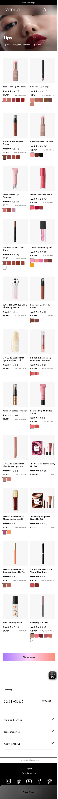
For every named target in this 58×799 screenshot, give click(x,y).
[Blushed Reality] (9, 157)
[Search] (44, 10)
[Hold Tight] (4, 263)
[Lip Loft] (4, 585)
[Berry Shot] (41, 260)
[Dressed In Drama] (22, 263)
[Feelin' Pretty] (9, 100)
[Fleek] (50, 100)
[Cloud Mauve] (13, 157)
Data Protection (28, 773)
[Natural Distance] (9, 210)
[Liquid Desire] (32, 207)
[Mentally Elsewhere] (13, 210)
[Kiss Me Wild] (18, 100)
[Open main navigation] (52, 10)
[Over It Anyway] (13, 263)
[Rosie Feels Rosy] (50, 636)
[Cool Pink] (32, 155)
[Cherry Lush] (46, 260)
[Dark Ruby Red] (41, 155)
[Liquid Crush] (37, 207)
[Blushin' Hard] (22, 100)
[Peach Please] (37, 260)
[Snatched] (37, 100)
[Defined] (41, 100)
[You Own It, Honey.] (37, 585)
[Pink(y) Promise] (37, 373)
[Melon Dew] (32, 260)
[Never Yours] (9, 263)
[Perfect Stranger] (32, 636)
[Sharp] (32, 100)
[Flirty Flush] (32, 426)
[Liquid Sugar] (41, 207)
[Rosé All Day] (4, 100)
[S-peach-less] (37, 636)
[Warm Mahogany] (37, 155)
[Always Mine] (18, 263)
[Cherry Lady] (41, 636)
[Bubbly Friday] (13, 100)
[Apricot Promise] (32, 373)
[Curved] (32, 104)
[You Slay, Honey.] (32, 585)
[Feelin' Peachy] (37, 426)
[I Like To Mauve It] (46, 636)
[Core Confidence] (4, 479)
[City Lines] (9, 585)
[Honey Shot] (32, 265)
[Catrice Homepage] (12, 10)
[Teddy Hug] (4, 157)
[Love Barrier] (4, 210)
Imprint (27, 768)
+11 (32, 640)
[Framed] (46, 100)
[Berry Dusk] (18, 157)
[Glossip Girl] (9, 532)
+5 (4, 268)
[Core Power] (9, 479)
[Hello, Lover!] (4, 532)
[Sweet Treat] (50, 260)
